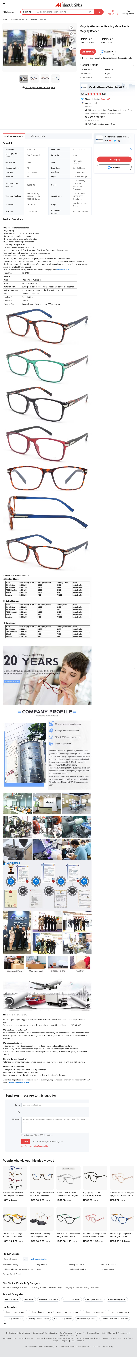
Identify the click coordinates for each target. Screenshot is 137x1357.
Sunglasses (40, 1264)
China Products (24, 1333)
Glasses (43, 19)
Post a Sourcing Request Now (35, 1146)
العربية (98, 1338)
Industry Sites (94, 1333)
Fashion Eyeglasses (71, 1299)
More (5, 1323)
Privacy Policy (108, 1346)
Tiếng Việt (64, 1341)
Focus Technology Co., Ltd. (51, 1346)
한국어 (105, 1338)
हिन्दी (119, 1338)
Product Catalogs (40, 1259)
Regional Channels (108, 1333)
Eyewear (34, 19)
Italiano (70, 1338)
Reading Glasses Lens (14, 1318)
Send (26, 1141)
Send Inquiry (88, 51)
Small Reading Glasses (86, 1318)
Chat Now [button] (108, 51)
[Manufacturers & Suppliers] (68, 4)
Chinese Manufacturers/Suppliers (45, 1333)
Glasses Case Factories (94, 1312)
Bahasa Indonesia (77, 1341)
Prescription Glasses (93, 1299)
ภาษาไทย (127, 1338)
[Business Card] (131, 148)
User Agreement (83, 1346)
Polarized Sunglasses (117, 1299)
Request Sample (125, 58)
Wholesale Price (80, 1333)
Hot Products (11, 1333)
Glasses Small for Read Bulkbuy (115, 1318)
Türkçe (55, 1341)
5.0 (106, 140)
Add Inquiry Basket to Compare (40, 87)
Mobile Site (64, 1335)
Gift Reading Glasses (63, 1318)
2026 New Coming (10, 1264)
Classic (38, 1269)
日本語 (113, 1338)
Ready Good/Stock (76, 1269)
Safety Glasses (107, 1269)
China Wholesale (66, 1333)
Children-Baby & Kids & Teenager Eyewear (20, 1269)
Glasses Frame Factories (15, 1312)
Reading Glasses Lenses (39, 1318)
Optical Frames (107, 1264)
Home (5, 19)
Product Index (123, 1333)
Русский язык (60, 1338)
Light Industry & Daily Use (19, 19)
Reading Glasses (75, 1264)
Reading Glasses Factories (68, 1312)
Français (49, 1338)
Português (39, 1338)
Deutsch (79, 1338)
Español (30, 1338)
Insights (74, 1335)
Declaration (96, 1346)
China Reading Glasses (119, 1312)
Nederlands (89, 1338)
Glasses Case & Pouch (12, 1274)
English (21, 1338)
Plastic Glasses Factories (41, 1312)
